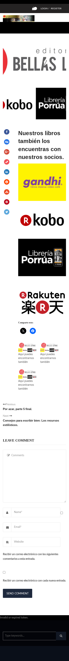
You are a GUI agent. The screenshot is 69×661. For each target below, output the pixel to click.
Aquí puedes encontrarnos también (26, 358)
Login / (45, 8)
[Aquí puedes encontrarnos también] (27, 347)
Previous (17, 407)
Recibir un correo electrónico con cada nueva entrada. (34, 580)
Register (56, 8)
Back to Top (53, 656)
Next (31, 421)
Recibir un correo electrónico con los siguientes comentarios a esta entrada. (30, 556)
